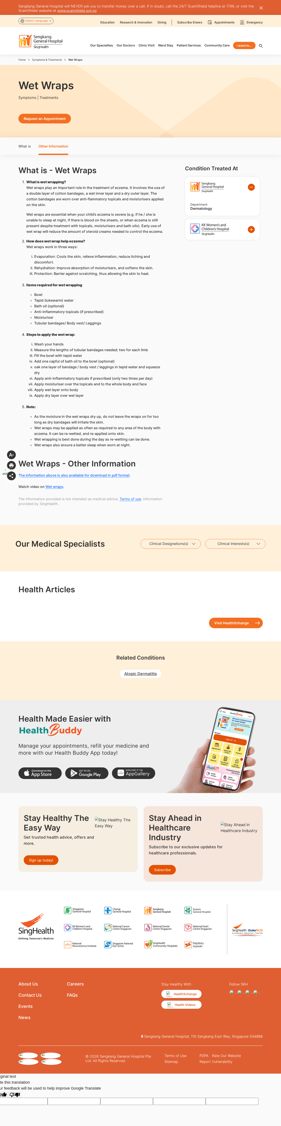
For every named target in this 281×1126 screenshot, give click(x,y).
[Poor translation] (14, 1094)
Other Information (53, 146)
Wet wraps (54, 486)
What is (24, 146)
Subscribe (162, 870)
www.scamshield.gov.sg (77, 10)
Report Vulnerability (216, 1061)
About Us (28, 984)
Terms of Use (175, 1055)
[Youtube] (256, 993)
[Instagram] (240, 993)
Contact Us (30, 995)
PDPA (204, 1055)
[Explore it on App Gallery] (133, 773)
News (24, 1017)
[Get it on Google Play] (86, 773)
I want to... (244, 45)
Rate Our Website (226, 1055)
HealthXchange (185, 994)
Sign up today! (41, 860)
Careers (75, 984)
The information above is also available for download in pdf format (74, 475)
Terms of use (130, 499)
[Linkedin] (248, 993)
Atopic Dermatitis (140, 673)
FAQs (72, 995)
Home (22, 59)
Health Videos (185, 1005)
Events (25, 1006)
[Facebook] (232, 993)
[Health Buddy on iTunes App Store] (40, 773)
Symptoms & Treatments (47, 59)
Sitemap (171, 1061)
